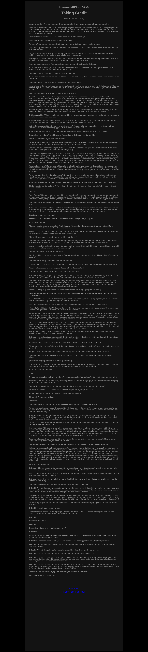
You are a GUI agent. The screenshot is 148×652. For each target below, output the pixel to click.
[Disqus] (74, 620)
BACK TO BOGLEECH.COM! (74, 592)
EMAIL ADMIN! (74, 588)
